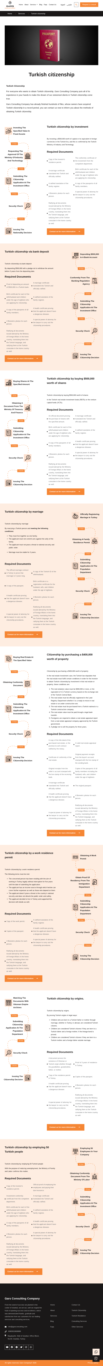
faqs (45, 4)
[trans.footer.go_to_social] (7, 1347)
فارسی (69, 4)
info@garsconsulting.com (17, 1327)
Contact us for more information (62, 231)
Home (21, 4)
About (26, 4)
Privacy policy (93, 1363)
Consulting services (79, 1321)
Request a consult (89, 5)
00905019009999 (14, 1331)
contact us (52, 4)
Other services (77, 1327)
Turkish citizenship (79, 1310)
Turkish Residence (79, 1316)
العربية (63, 4)
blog (40, 4)
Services (33, 4)
